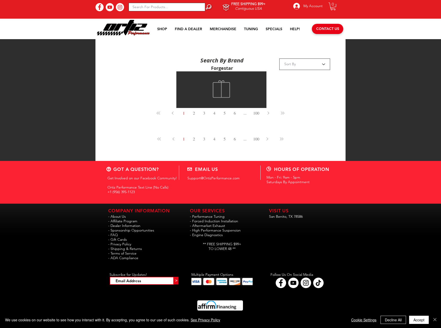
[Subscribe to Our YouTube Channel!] (110, 7)
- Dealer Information (124, 225)
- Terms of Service (122, 253)
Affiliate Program (124, 221)
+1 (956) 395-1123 (121, 192)
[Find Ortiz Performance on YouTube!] (293, 283)
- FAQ (113, 235)
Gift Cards (119, 239)
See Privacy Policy (205, 319)
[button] (333, 6)
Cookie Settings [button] (363, 319)
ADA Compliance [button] (124, 258)
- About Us (117, 216)
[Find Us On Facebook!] (99, 7)
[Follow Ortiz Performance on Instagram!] (306, 283)
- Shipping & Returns (125, 248)
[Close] (435, 320)
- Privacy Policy (119, 244)
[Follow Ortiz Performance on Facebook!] (281, 283)
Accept (418, 319)
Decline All (393, 319)
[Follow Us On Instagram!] (120, 7)
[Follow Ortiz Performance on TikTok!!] (318, 283)
